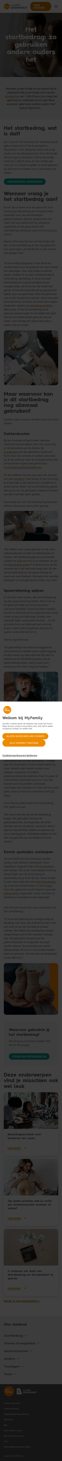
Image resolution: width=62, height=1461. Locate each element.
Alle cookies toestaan (24, 743)
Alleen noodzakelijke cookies (25, 736)
